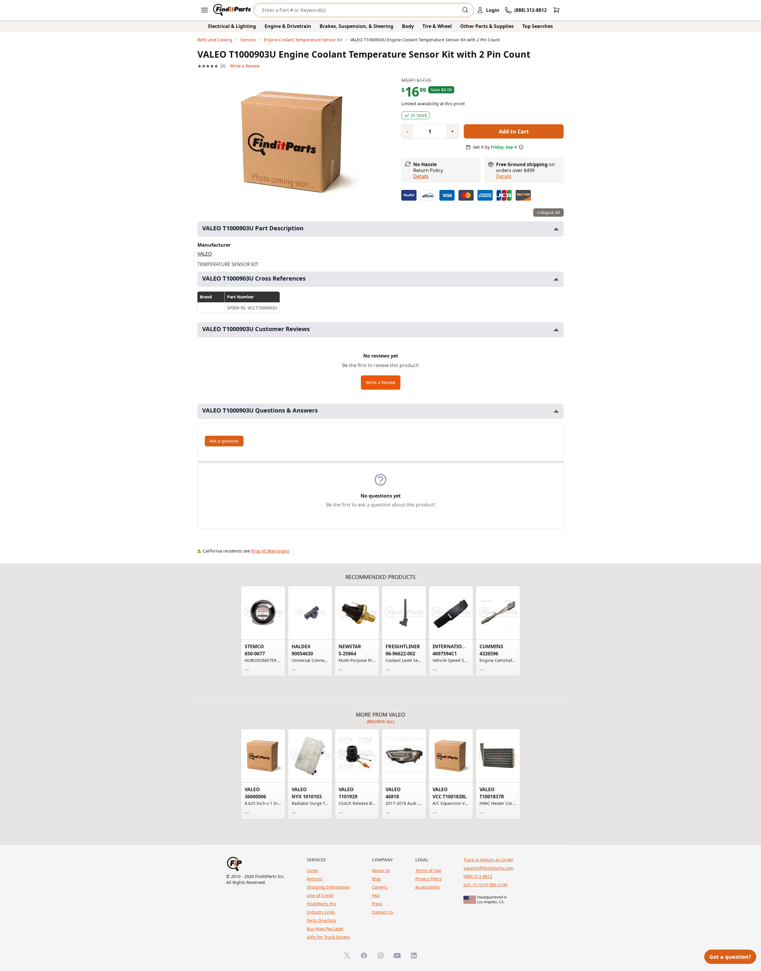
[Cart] (556, 10)
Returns (315, 879)
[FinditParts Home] (233, 10)
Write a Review (245, 66)
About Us (381, 870)
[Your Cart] (556, 10)
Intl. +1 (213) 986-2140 (485, 884)
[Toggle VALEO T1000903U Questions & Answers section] (556, 411)
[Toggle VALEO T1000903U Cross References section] (556, 279)
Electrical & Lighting (232, 26)
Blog (376, 879)
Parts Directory (321, 920)
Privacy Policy (428, 879)
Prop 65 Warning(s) (270, 551)
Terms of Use (428, 870)
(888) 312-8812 (477, 876)
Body (408, 26)
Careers (379, 887)
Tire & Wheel (437, 26)
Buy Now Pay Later (325, 928)
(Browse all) (380, 721)
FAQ (376, 895)
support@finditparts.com (488, 868)
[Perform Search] (465, 10)
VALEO (204, 254)
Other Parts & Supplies (487, 26)
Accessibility (427, 887)
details (504, 176)
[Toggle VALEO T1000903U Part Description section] (556, 229)
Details (421, 176)
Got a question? (730, 956)
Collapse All (548, 212)
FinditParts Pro (321, 904)
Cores (312, 870)
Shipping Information (328, 887)
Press (377, 904)
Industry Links (321, 912)
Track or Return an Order (488, 860)
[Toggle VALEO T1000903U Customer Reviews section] (556, 329)
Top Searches (537, 26)
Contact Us (382, 912)
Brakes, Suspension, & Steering (356, 26)
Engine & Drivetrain (288, 26)
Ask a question (224, 441)
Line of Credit (320, 895)
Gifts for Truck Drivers (328, 937)
